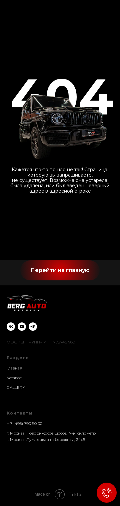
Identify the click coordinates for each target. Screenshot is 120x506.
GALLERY (16, 387)
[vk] (11, 326)
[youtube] (22, 326)
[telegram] (33, 326)
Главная (14, 367)
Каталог (14, 377)
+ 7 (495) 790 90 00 (24, 423)
